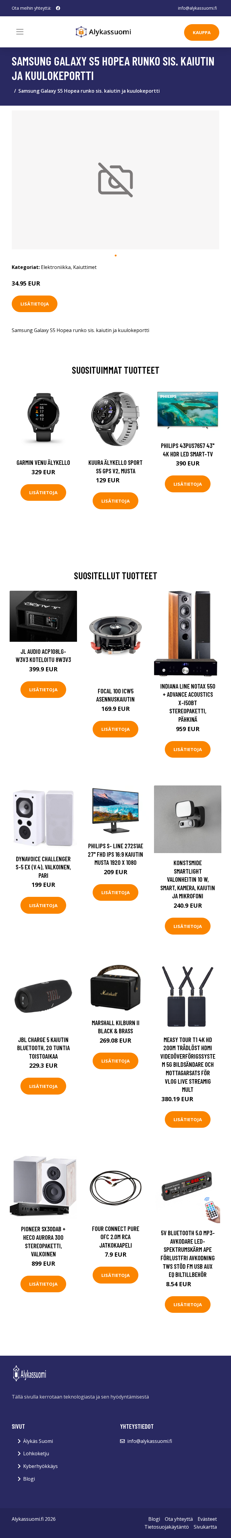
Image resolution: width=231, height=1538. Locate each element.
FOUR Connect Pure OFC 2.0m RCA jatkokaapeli (115, 1237)
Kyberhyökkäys (40, 1466)
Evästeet (207, 1519)
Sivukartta (205, 1527)
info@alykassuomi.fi (197, 8)
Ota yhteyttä (179, 1519)
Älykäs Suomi (38, 1441)
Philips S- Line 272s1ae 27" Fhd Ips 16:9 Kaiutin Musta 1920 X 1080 (115, 854)
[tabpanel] (115, 179)
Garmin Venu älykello (43, 462)
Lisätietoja (34, 304)
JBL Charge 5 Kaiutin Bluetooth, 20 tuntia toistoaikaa (43, 1048)
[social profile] (58, 8)
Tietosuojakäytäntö (166, 1527)
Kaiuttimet (85, 267)
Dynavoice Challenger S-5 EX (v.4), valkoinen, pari (43, 867)
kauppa (202, 32)
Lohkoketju (36, 1453)
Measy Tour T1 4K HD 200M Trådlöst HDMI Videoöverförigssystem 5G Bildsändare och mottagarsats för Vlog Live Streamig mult (187, 1064)
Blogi (29, 1479)
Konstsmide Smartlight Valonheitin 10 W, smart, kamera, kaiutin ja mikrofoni (187, 879)
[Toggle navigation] (20, 31)
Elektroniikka (56, 267)
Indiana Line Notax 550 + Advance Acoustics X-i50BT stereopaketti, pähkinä (187, 702)
